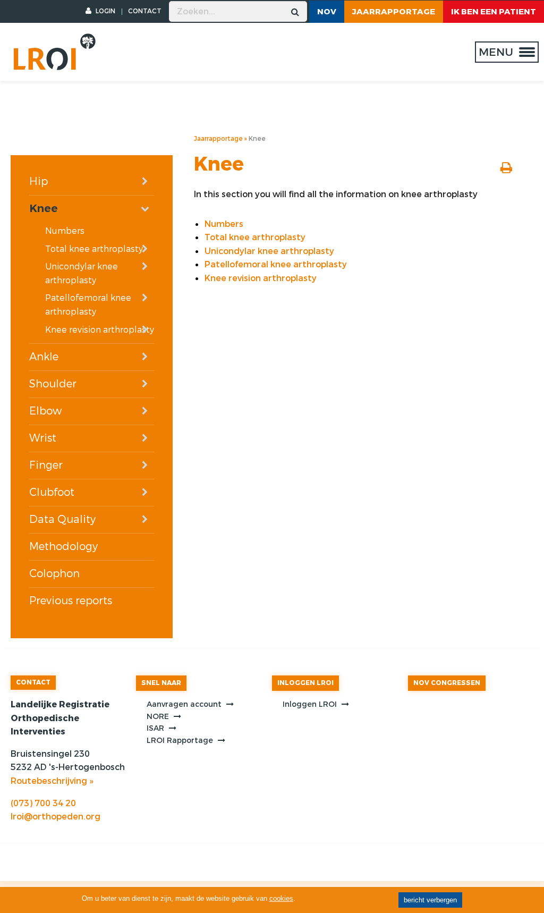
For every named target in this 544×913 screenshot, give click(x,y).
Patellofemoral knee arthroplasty (88, 304)
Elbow (45, 411)
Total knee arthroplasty (94, 249)
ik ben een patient (493, 11)
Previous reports (70, 601)
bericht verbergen (430, 900)
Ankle (43, 357)
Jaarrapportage (393, 11)
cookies (281, 898)
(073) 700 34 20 (43, 803)
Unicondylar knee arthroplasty (81, 273)
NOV (326, 11)
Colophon (54, 574)
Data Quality (62, 519)
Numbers (64, 230)
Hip (38, 181)
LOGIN (104, 11)
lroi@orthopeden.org (55, 816)
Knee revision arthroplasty (99, 329)
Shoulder (52, 384)
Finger (46, 465)
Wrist (42, 438)
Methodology (63, 546)
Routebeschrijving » (52, 781)
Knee (43, 208)
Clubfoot (51, 492)
